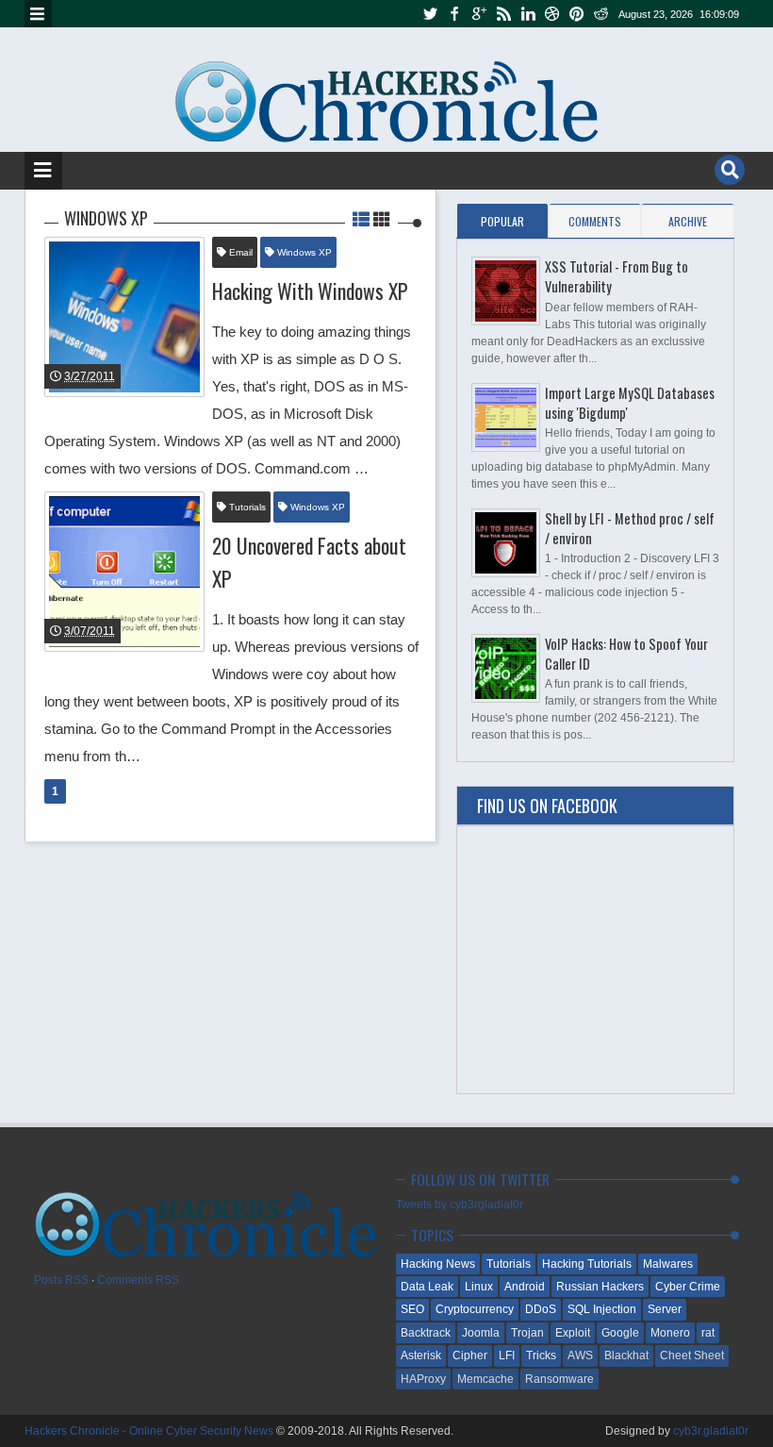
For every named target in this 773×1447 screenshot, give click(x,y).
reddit (601, 13)
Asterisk (421, 1355)
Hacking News (438, 1264)
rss (503, 13)
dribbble (552, 13)
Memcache (485, 1379)
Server (665, 1309)
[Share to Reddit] (188, 353)
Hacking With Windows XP (310, 290)
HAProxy (423, 1379)
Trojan (527, 1332)
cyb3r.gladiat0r (710, 1431)
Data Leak (427, 1286)
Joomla (481, 1332)
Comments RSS (138, 1280)
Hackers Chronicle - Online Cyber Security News (150, 1431)
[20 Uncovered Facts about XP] (124, 571)
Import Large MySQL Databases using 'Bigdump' (630, 403)
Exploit (572, 1332)
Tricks (541, 1355)
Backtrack (426, 1332)
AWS (580, 1355)
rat (708, 1332)
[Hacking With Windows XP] (124, 317)
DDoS (540, 1309)
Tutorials (246, 507)
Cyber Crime (687, 1286)
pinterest (577, 13)
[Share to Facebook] (141, 353)
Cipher (469, 1355)
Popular (502, 221)
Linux (479, 1286)
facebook (454, 13)
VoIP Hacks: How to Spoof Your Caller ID (626, 654)
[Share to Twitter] (165, 353)
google (479, 13)
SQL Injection (601, 1309)
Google (620, 1332)
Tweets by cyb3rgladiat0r (459, 1204)
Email (239, 252)
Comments (594, 221)
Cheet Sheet (692, 1355)
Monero (670, 1332)
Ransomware (559, 1379)
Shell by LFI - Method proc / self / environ (630, 528)
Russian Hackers (600, 1286)
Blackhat (626, 1355)
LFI (507, 1355)
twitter (430, 13)
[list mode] (363, 218)
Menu (38, 13)
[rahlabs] (37, 281)
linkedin (528, 13)
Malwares (668, 1264)
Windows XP (303, 252)
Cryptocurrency (475, 1309)
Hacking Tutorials (587, 1264)
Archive (687, 221)
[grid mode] (381, 218)
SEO (412, 1309)
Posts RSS (61, 1280)
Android (524, 1286)
